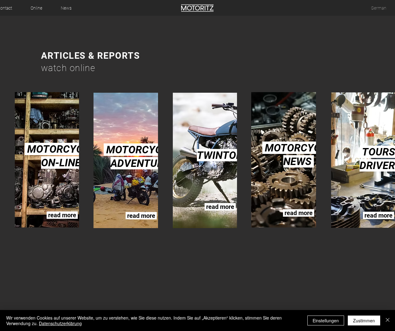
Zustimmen (364, 320)
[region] (62, 158)
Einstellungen (326, 320)
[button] (36, 8)
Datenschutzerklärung (60, 323)
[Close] (387, 320)
